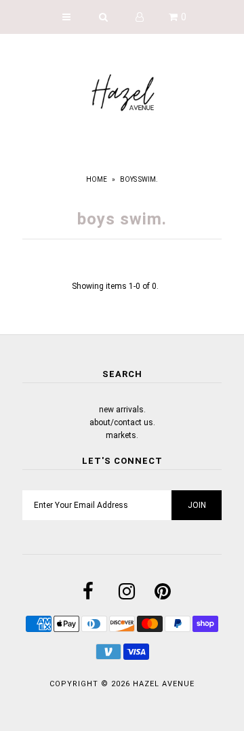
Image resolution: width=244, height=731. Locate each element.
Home (96, 179)
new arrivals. (122, 409)
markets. (122, 435)
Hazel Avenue (164, 683)
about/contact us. (122, 422)
